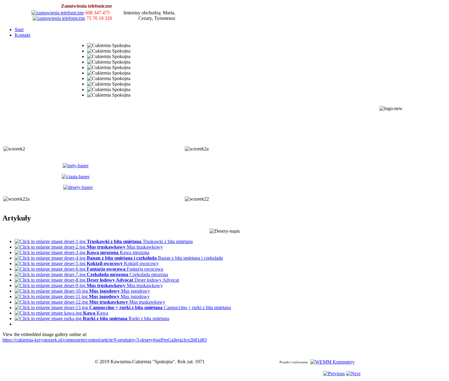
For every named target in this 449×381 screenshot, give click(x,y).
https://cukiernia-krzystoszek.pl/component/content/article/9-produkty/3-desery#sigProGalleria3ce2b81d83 (104, 339)
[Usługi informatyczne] (332, 361)
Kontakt (22, 35)
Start (19, 29)
